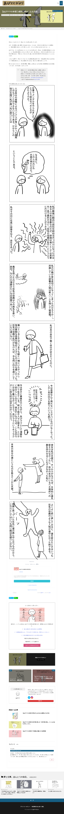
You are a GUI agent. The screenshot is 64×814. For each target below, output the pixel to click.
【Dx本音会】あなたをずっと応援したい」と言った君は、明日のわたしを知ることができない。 (8, 793)
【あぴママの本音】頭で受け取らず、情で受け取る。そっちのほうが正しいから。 (38, 722)
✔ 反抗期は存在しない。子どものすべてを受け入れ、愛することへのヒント (32, 632)
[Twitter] (11, 36)
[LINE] (16, 36)
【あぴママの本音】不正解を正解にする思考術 (34, 731)
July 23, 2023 (37, 79)
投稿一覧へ (40, 700)
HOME (3, 28)
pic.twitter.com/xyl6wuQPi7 (37, 77)
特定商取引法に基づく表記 (38, 806)
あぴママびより (36, 809)
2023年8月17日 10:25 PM (16, 750)
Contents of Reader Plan (32, 585)
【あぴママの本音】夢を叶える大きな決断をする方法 (35, 713)
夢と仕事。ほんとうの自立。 (11, 28)
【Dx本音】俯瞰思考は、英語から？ (39, 792)
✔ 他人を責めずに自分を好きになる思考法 (32, 629)
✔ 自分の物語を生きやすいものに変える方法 (32, 635)
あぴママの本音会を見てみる (32, 645)
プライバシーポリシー (25, 806)
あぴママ (42, 592)
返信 (51, 759)
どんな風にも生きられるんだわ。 (55, 791)
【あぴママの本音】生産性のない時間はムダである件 (24, 792)
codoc (50, 592)
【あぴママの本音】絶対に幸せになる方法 (25, 28)
